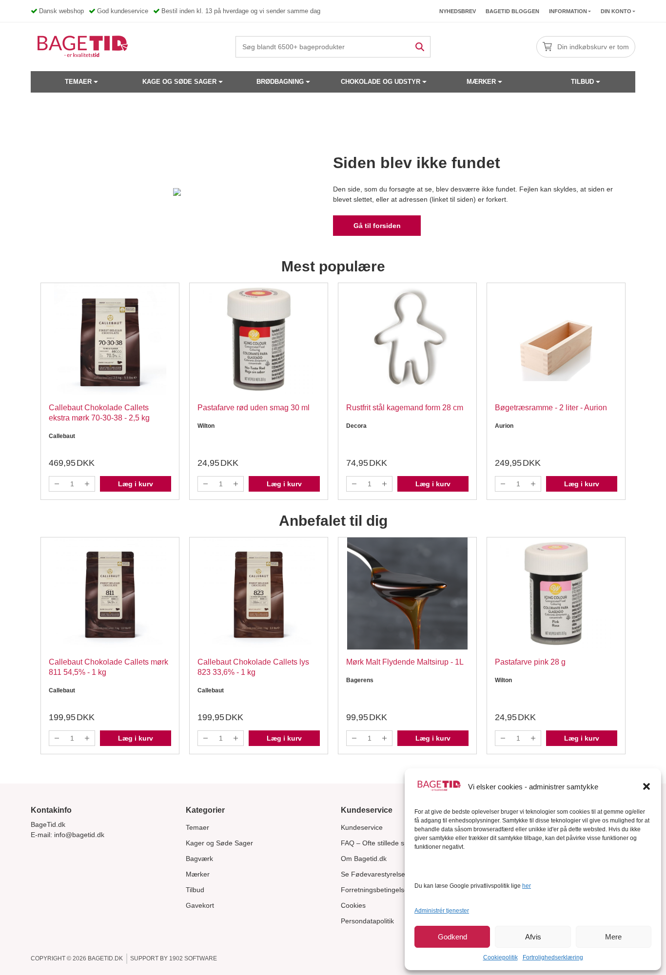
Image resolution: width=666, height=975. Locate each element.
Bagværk (199, 858)
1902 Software (193, 958)
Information (568, 11)
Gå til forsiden (377, 225)
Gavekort (200, 905)
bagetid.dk (105, 958)
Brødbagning (280, 81)
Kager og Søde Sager (219, 843)
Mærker (481, 81)
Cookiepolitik (500, 957)
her (526, 885)
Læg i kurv (135, 484)
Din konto (616, 11)
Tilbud (582, 81)
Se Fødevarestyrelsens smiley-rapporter (403, 874)
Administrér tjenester (441, 910)
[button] (646, 786)
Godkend (452, 937)
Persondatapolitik (367, 921)
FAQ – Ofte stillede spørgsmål (387, 843)
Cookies (353, 905)
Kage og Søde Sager (179, 81)
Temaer (78, 81)
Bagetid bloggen (512, 11)
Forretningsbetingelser (376, 890)
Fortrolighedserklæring (553, 957)
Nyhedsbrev (457, 11)
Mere (613, 937)
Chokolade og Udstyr (380, 81)
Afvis (533, 937)
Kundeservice (362, 827)
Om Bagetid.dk (364, 858)
